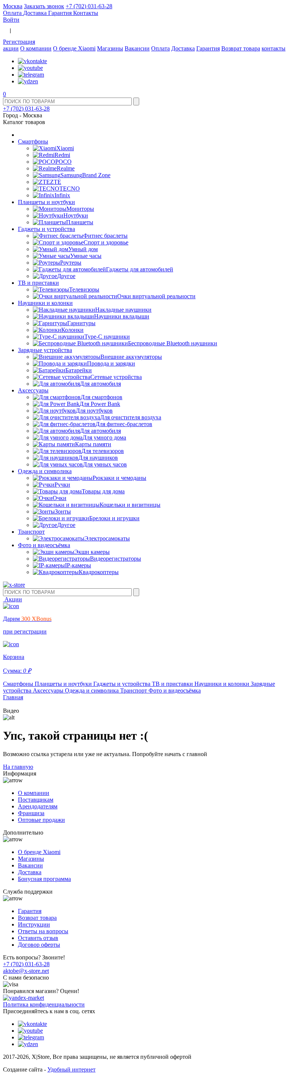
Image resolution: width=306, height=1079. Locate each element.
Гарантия (60, 13)
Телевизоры (84, 289)
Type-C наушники (107, 336)
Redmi (62, 155)
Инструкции (34, 924)
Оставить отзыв (38, 938)
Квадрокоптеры (99, 572)
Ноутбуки (75, 215)
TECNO (69, 188)
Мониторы (80, 209)
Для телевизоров (102, 451)
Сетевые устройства (116, 377)
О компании (35, 48)
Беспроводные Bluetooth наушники (172, 343)
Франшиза (31, 813)
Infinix (62, 195)
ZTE (55, 182)
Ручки (62, 484)
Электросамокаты (107, 538)
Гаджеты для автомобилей (139, 269)
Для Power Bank (99, 404)
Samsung (71, 175)
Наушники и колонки (45, 303)
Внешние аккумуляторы (131, 357)
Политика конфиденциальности (44, 1004)
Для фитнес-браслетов (124, 424)
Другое (66, 276)
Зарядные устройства (45, 350)
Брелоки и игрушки (114, 518)
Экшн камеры (92, 552)
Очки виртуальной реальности (156, 296)
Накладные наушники (123, 309)
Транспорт (31, 531)
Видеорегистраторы (115, 558)
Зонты (63, 511)
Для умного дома (104, 437)
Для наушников (98, 457)
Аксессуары (33, 390)
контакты (273, 48)
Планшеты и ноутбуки (46, 202)
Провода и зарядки (111, 363)
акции (11, 48)
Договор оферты (39, 944)
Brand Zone (96, 175)
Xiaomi (65, 148)
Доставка (35, 13)
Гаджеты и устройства (46, 229)
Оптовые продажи (41, 820)
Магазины (110, 48)
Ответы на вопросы (43, 931)
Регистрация (19, 41)
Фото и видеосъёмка (44, 545)
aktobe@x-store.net (26, 971)
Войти (11, 19)
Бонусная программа (44, 879)
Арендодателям (37, 806)
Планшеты (79, 222)
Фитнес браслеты (105, 235)
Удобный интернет (71, 1069)
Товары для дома (103, 491)
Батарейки (78, 370)
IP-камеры (78, 565)
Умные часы (86, 256)
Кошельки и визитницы (130, 505)
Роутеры (70, 262)
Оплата (13, 13)
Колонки (72, 330)
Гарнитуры (81, 323)
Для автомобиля (100, 383)
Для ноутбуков (94, 410)
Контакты (85, 13)
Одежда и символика (45, 471)
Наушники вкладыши (121, 316)
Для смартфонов (101, 397)
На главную (18, 767)
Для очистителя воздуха (130, 417)
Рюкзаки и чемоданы (119, 478)
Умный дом (83, 249)
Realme (66, 168)
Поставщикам (35, 799)
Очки (59, 498)
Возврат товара (240, 48)
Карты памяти (93, 444)
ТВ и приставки (38, 283)
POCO (63, 161)
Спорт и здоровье (106, 242)
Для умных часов (105, 464)
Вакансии (137, 48)
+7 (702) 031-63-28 (89, 6)
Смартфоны (33, 141)
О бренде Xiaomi (74, 48)
